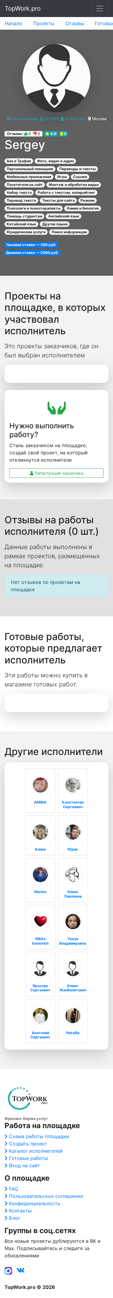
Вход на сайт (24, 1165)
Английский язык (63, 216)
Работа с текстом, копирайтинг (66, 192)
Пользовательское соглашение (46, 1196)
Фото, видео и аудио (55, 161)
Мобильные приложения (29, 176)
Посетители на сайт (25, 184)
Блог (14, 1218)
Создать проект (28, 1144)
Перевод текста (21, 200)
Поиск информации (69, 232)
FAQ (13, 1189)
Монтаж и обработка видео (74, 184)
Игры (62, 176)
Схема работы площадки (39, 1136)
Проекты (44, 23)
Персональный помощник (30, 169)
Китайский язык (21, 224)
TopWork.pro (23, 8)
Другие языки (54, 224)
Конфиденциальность (34, 1203)
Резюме (87, 200)
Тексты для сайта (58, 200)
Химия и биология (83, 208)
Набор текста (19, 192)
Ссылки (80, 176)
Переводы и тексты (77, 169)
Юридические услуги (26, 232)
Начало (13, 23)
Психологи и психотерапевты (34, 208)
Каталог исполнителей (36, 1151)
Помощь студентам (24, 216)
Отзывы (74, 23)
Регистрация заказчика (58, 473)
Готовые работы (28, 1158)
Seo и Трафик (19, 161)
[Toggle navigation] (99, 8)
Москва (99, 118)
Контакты (20, 1211)
